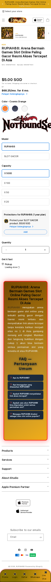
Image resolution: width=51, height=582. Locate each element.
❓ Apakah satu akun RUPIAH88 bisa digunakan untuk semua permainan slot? (24, 405)
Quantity (6, 242)
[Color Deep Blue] (15, 108)
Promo (5, 577)
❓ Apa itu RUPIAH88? (20, 378)
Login (14, 577)
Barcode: (20, 65)
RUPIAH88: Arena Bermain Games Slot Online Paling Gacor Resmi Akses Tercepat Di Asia (25, 4)
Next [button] (48, 4)
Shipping (15, 83)
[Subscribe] (40, 537)
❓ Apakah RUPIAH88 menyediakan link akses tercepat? (25, 395)
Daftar (24, 577)
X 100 (7, 183)
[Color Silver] (25, 108)
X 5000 (8, 173)
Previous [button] (2, 4)
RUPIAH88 (9, 146)
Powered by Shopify (34, 566)
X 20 (6, 201)
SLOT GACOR (11, 156)
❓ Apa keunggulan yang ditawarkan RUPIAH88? (21, 386)
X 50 (6, 192)
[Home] (17, 20)
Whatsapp (35, 577)
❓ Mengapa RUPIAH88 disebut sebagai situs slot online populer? (25, 415)
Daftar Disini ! (25, 6)
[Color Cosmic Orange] (5, 108)
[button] (3, 20)
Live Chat (44, 577)
